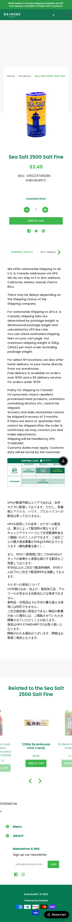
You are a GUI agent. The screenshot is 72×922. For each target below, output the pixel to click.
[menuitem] (46, 14)
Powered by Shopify (36, 900)
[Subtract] (27, 210)
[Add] (45, 210)
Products (25, 76)
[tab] (22, 252)
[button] (46, 14)
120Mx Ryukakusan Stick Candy (36, 746)
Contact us (8, 803)
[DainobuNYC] (12, 14)
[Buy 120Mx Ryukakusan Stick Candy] (36, 723)
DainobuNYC (36, 180)
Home (11, 76)
